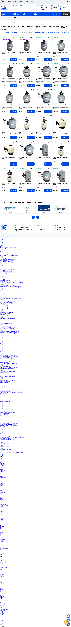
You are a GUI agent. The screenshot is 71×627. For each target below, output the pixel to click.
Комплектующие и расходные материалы (9, 255)
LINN (1, 545)
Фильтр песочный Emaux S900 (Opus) (9, 134)
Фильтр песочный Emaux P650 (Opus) (9, 82)
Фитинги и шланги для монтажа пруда (8, 385)
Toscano (1, 589)
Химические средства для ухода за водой (9, 296)
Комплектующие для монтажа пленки (8, 386)
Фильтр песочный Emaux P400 (9, 55)
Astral (1, 476)
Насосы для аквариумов (5, 401)
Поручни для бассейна (4, 281)
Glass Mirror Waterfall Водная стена (7, 421)
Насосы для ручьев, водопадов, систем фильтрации (11, 353)
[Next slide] (38, 217)
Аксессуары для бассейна (5, 305)
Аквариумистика (3, 398)
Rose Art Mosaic (3, 570)
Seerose (2, 576)
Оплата (8, 236)
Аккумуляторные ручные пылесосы (7, 308)
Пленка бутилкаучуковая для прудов (7, 380)
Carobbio (2, 488)
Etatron (1, 511)
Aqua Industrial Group (4, 465)
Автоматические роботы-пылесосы (7, 302)
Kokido (1, 540)
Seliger (1, 579)
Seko (1, 577)
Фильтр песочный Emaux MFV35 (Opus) (9, 187)
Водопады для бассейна (5, 313)
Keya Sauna (2, 538)
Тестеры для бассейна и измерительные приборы (10, 298)
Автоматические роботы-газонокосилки (8, 307)
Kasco (1, 537)
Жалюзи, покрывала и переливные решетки (9, 331)
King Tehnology (3, 539)
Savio (1, 575)
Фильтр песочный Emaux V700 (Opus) (26, 108)
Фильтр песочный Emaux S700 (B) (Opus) (43, 108)
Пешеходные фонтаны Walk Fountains (8, 412)
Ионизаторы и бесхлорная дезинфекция (8, 273)
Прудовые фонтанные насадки (6, 428)
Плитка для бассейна (4, 322)
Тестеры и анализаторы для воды (7, 375)
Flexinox (1, 519)
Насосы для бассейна (4, 246)
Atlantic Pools (3, 477)
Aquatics (2, 472)
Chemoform (2, 492)
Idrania (1, 532)
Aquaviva (2, 473)
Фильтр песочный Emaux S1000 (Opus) (26, 160)
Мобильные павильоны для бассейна (8, 327)
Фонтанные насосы (4, 407)
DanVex (1, 499)
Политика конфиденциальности (35, 236)
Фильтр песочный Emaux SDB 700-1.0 (60, 187)
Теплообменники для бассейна (6, 260)
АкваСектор (2, 603)
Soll (1, 581)
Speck (1, 582)
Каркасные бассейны (4, 443)
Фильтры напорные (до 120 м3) (6, 357)
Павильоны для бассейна (5, 326)
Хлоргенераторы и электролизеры (7, 272)
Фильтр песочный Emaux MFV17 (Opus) (26, 134)
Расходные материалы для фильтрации (8, 363)
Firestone (2, 517)
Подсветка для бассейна (5, 290)
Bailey (1, 480)
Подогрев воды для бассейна (6, 258)
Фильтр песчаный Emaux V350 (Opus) (26, 82)
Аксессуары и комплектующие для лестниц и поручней (11, 282)
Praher (1, 566)
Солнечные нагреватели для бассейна (8, 262)
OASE (1, 556)
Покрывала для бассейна (5, 449)
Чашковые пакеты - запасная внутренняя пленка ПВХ (11, 452)
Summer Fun (2, 584)
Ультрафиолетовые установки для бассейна (9, 268)
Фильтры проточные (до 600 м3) (7, 358)
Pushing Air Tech (3, 567)
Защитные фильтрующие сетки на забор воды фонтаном (12, 437)
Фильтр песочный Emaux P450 (26, 55)
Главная (1, 240)
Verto (45, 236)
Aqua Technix (2, 467)
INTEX (1, 533)
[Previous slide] (33, 217)
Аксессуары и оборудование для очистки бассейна (11, 301)
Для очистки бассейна (24, 32)
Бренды (13, 236)
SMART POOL (2, 580)
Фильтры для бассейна (5, 253)
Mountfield (2, 553)
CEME (1, 491)
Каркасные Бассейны (4, 446)
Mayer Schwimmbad (4, 548)
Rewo (1, 569)
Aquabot (2, 469)
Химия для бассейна (4, 297)
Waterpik (2, 598)
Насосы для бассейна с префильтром (8, 247)
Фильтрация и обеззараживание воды (8, 351)
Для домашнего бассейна (53, 32)
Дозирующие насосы (4, 270)
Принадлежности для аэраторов (7, 368)
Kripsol (1, 541)
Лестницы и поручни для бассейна (7, 278)
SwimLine (2, 586)
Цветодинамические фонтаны (6, 416)
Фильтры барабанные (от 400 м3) (7, 359)
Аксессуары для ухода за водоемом (7, 376)
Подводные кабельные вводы (6, 438)
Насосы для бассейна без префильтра (8, 248)
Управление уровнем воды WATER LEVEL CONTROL (10, 439)
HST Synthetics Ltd (4, 530)
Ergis (1, 509)
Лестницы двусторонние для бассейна (8, 280)
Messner (2, 551)
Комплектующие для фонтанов (6, 433)
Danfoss (1, 498)
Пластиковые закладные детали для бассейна (10, 287)
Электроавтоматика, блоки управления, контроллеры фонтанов (14, 440)
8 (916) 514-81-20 (41, 9)
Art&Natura (2, 475)
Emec (1, 507)
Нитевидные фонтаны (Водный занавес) (8, 425)
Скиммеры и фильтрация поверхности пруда (9, 355)
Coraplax (2, 496)
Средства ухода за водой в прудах (7, 371)
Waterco (2, 596)
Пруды (1, 348)
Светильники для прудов (5, 391)
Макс (54, 9)
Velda (1, 593)
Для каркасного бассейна (38, 32)
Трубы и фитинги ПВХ (4, 343)
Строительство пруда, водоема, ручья (8, 379)
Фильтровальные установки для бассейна (9, 254)
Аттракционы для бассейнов (6, 311)
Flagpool (2, 518)
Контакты (20, 236)
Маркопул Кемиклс (4, 609)
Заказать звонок (65, 9)
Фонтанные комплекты (5, 414)
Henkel (1, 528)
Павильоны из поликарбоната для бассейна (9, 328)
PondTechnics (3, 561)
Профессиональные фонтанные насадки (8, 419)
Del (0, 500)
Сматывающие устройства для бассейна (8, 335)
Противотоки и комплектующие (7, 312)
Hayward (2, 526)
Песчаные (6, 32)
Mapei (1, 547)
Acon (1, 459)
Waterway (2, 601)
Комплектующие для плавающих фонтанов (9, 411)
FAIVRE (1, 516)
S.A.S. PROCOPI (3, 573)
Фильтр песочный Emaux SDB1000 (24, 187)
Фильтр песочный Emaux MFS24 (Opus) (60, 134)
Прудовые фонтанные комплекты (7, 396)
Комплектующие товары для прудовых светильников (11, 392)
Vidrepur (2, 594)
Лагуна (1, 607)
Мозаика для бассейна (5, 321)
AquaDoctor (2, 470)
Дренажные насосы (4, 362)
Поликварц (2, 610)
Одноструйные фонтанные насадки (7, 426)
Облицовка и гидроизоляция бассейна (8, 318)
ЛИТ (1, 608)
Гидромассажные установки (6, 314)
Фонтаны (2, 404)
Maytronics (2, 549)
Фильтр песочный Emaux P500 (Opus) (43, 56)
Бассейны (2, 243)
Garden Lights (3, 524)
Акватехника (2, 604)
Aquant (1, 471)
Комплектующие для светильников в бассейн (9, 293)
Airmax (1, 461)
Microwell (2, 552)
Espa (1, 510)
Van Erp (1, 591)
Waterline (2, 597)
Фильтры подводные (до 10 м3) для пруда (9, 356)
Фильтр (19, 18)
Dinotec (1, 501)
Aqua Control (2, 463)
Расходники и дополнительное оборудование (9, 264)
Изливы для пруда (4, 382)
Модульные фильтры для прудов (7, 361)
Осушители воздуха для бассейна (7, 346)
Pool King (2, 563)
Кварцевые (14, 32)
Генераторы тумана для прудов (6, 394)
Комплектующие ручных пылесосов (7, 303)
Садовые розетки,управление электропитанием (10, 390)
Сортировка (54, 18)
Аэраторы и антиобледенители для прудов (9, 367)
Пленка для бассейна (4, 319)
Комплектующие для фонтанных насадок (9, 423)
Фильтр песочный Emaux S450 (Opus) (43, 82)
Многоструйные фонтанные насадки (8, 424)
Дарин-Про (2, 605)
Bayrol (1, 482)
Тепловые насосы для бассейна (6, 261)
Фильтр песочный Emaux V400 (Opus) (60, 56)
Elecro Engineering (4, 505)
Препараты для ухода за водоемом (7, 373)
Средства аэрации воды (5, 366)
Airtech (1, 462)
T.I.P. (1, 588)
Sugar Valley (2, 583)
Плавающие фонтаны (4, 413)
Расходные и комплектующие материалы (9, 275)
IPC (0, 534)
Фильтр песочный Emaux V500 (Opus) (9, 108)
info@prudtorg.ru (39, 5)
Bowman (2, 485)
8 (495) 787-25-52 (41, 7)
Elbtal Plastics (3, 504)
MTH (1, 554)
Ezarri (1, 512)
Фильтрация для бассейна (5, 251)
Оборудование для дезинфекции (7, 266)
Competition (2, 495)
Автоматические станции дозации (7, 269)
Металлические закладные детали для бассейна (10, 286)
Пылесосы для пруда (4, 372)
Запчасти (2, 336)
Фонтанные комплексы (5, 410)
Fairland (1, 514)
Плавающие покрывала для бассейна (8, 333)
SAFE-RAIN (2, 574)
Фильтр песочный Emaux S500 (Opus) (60, 82)
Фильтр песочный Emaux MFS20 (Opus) (9, 160)
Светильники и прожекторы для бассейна (9, 291)
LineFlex (1, 544)
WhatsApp (55, 7)
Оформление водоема (5, 389)
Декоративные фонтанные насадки (7, 422)
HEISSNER (2, 527)
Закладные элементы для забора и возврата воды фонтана (13, 436)
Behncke (2, 483)
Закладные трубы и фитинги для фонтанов (9, 435)
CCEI (1, 489)
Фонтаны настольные (4, 415)
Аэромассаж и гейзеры (5, 315)
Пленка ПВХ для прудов (5, 381)
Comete (1, 493)
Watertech (2, 600)
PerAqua (1, 560)
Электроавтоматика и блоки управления (8, 339)
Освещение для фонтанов (5, 430)
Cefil (1, 490)
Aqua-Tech (2, 468)
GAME (1, 523)
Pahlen (1, 559)
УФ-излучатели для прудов (6, 354)
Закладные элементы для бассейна (7, 285)
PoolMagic (2, 565)
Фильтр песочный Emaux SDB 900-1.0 (43, 160)
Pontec (1, 562)
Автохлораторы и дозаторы (6, 271)
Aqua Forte (2, 464)
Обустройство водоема (5, 393)
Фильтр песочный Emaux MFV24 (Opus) (60, 160)
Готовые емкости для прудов (6, 383)
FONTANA (2, 520)
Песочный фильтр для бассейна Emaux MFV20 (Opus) (43, 134)
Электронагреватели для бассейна (7, 259)
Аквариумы (2, 400)
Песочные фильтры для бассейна (12, 22)
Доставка (3, 236)
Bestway (2, 484)
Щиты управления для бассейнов (7, 340)
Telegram (64, 7)
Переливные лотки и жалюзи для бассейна (9, 332)
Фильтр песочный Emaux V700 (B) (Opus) (61, 108)
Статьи (25, 236)
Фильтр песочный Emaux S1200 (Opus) (43, 187)
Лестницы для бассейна (5, 279)
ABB (1, 458)
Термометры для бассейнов (6, 304)
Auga (1, 478)
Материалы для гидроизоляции (6, 323)
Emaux (1, 506)
